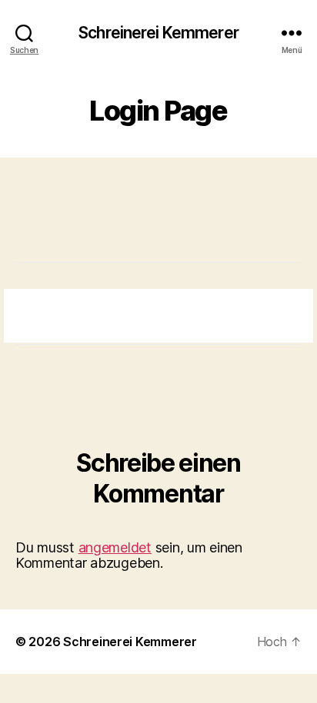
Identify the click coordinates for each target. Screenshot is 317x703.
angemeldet (115, 547)
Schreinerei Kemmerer (158, 33)
